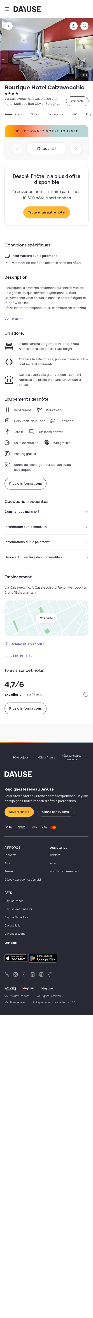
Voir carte (77, 101)
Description (55, 114)
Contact (55, 855)
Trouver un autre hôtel (46, 212)
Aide (53, 863)
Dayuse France (14, 901)
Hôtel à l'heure (46, 757)
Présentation (13, 114)
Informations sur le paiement (27, 542)
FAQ (74, 114)
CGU (74, 1002)
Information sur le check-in (26, 527)
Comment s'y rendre (27, 644)
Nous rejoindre (19, 812)
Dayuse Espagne (15, 934)
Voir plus (12, 318)
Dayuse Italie (12, 925)
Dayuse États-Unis (16, 917)
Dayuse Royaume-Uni (18, 909)
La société (10, 855)
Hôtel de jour (20, 757)
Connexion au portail (56, 812)
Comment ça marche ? (22, 511)
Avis (7, 863)
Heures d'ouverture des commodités (33, 557)
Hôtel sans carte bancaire (71, 757)
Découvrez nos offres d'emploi (23, 879)
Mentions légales (15, 1002)
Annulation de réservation (66, 871)
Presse (9, 871)
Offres (35, 114)
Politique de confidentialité (49, 1002)
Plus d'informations (25, 483)
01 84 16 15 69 (21, 655)
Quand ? (49, 148)
